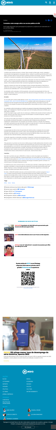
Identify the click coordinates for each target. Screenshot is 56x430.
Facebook (23, 195)
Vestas (13, 183)
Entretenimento (32, 391)
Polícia (29, 386)
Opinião (5, 386)
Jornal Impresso (8, 394)
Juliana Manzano (36, 414)
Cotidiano (6, 381)
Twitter (18, 193)
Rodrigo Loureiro (12, 419)
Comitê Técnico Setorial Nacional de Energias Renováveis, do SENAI (34, 159)
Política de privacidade (6, 402)
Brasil (29, 379)
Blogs (4, 379)
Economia (30, 381)
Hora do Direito (12, 414)
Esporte (5, 384)
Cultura (29, 389)
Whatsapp (31, 187)
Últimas (5, 391)
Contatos (6, 399)
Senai (9, 183)
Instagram (18, 191)
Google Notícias (29, 197)
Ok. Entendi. (28, 427)
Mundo (29, 384)
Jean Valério (10, 410)
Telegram (22, 189)
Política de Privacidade (28, 288)
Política (5, 389)
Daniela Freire (35, 410)
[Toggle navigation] (54, 3)
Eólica (5, 183)
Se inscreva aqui (26, 267)
